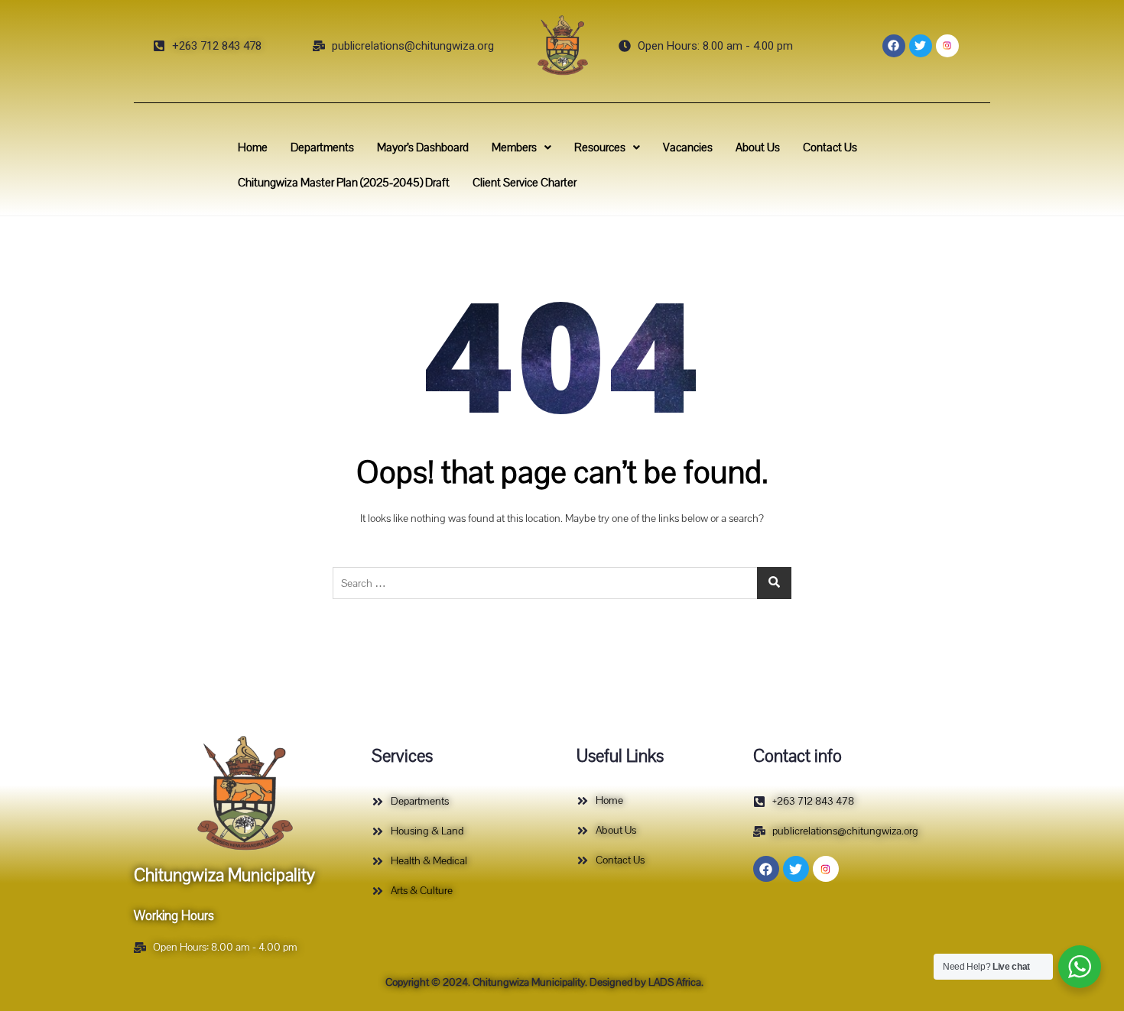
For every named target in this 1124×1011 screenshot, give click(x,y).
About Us (758, 147)
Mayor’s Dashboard (423, 147)
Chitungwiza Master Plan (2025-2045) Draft (344, 182)
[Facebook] (893, 45)
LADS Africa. (674, 982)
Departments (322, 147)
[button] (521, 147)
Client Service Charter (525, 182)
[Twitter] (920, 45)
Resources (599, 147)
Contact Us (830, 147)
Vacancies (688, 147)
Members (514, 147)
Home (253, 147)
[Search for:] (562, 583)
